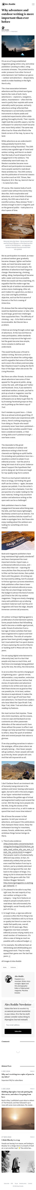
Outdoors (13, 967)
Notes (5, 967)
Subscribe (18, 1031)
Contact (30, 1183)
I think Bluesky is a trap (11, 1140)
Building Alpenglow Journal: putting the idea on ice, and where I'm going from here (17, 1094)
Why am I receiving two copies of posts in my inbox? (18, 1076)
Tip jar (16, 1183)
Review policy (22, 1183)
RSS (12, 1183)
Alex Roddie (5, 30)
